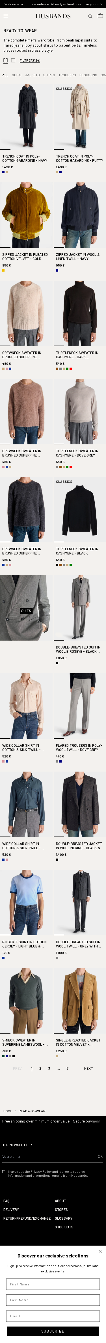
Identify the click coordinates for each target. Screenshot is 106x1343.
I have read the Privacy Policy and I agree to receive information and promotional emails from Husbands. (48, 1173)
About (60, 1201)
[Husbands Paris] (53, 16)
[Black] (57, 565)
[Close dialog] (100, 1251)
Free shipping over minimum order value (36, 1121)
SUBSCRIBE (53, 1331)
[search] (90, 16)
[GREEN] (67, 369)
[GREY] (60, 369)
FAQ (6, 1201)
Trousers (67, 75)
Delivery (11, 1209)
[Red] (71, 369)
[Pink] (7, 369)
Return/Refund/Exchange (27, 1218)
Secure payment (87, 1121)
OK (100, 1156)
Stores (61, 1209)
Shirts (49, 75)
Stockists (64, 1227)
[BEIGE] (7, 172)
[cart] (100, 16)
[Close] (101, 4)
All (5, 75)
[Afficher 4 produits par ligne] (5, 61)
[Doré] (3, 270)
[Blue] (10, 369)
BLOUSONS (88, 75)
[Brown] (57, 369)
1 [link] (32, 1068)
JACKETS (32, 75)
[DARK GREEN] (3, 1056)
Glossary (63, 1218)
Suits (16, 75)
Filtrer (30, 60)
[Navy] (3, 172)
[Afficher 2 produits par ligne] (13, 61)
